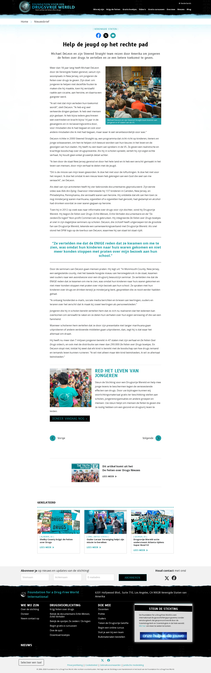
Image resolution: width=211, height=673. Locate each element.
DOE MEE (104, 605)
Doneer (25, 613)
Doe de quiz (56, 630)
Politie (101, 613)
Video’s (142, 9)
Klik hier (142, 626)
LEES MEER (108, 476)
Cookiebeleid (91, 665)
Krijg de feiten (113, 9)
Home (25, 21)
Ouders (102, 618)
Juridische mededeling (133, 665)
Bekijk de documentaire (70, 615)
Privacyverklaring (75, 665)
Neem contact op (30, 618)
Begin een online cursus (111, 627)
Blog (189, 9)
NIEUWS (26, 645)
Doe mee (171, 9)
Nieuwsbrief (41, 21)
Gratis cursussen (156, 9)
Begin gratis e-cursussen (63, 625)
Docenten (103, 609)
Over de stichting (30, 609)
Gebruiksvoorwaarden (110, 665)
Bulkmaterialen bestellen (111, 636)
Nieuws (180, 9)
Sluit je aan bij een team (111, 632)
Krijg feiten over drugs (62, 609)
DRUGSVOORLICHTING (65, 605)
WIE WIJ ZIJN (30, 605)
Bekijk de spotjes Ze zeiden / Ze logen (70, 621)
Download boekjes (60, 635)
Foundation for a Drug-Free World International (53, 594)
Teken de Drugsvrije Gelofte (113, 623)
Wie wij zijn (98, 9)
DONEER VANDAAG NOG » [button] (69, 418)
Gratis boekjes (130, 9)
